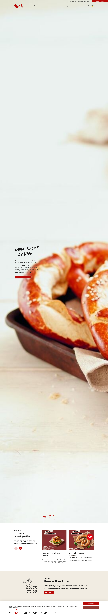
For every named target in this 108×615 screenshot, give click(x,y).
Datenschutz (12, 609)
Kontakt (72, 6)
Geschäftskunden (100, 1)
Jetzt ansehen (48, 592)
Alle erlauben (91, 603)
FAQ (67, 6)
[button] (88, 6)
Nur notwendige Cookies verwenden (91, 607)
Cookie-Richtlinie (75, 604)
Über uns (36, 6)
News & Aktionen (59, 6)
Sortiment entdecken (22, 277)
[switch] (25, 613)
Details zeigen (51, 612)
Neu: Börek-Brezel (76, 553)
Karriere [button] (49, 6)
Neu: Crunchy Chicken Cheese (51, 554)
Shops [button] (42, 6)
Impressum (17, 609)
